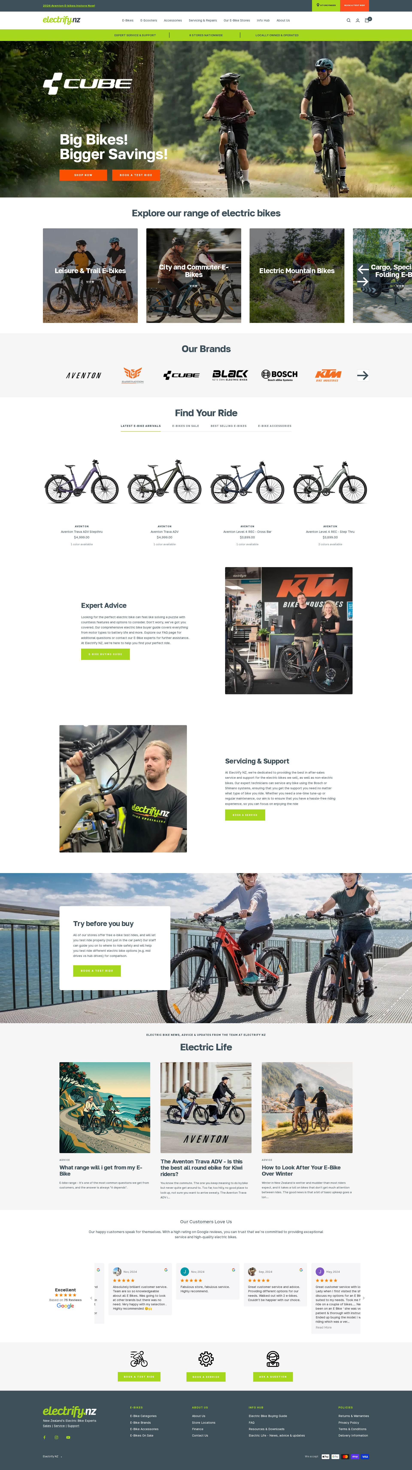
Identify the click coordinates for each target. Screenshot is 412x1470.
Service (59, 1426)
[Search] (349, 20)
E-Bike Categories (143, 1416)
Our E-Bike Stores (237, 20)
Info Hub (263, 20)
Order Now (179, 175)
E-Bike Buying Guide (105, 654)
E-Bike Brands (140, 1422)
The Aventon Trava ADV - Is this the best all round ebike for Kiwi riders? (201, 1167)
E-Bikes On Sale (185, 426)
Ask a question (273, 1376)
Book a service (245, 815)
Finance (197, 1429)
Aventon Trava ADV (165, 531)
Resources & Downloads (267, 1429)
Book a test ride (97, 970)
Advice (64, 1159)
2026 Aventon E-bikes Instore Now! (69, 5)
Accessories (173, 20)
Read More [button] (305, 1327)
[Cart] (367, 20)
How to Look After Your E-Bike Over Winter (301, 1170)
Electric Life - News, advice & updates (277, 1435)
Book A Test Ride (232, 175)
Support (73, 1426)
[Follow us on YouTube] (68, 1437)
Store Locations (203, 1422)
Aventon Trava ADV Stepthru (82, 531)
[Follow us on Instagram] (56, 1437)
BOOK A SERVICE (206, 1376)
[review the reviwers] (147, 1269)
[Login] (358, 20)
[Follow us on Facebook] (44, 1437)
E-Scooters (148, 20)
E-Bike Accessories (274, 426)
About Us (283, 20)
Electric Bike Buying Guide (268, 1416)
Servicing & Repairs (203, 20)
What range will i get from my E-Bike (100, 1170)
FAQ (251, 1422)
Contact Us (200, 1435)
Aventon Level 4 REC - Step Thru (330, 531)
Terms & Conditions (352, 1429)
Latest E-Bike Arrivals (141, 426)
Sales (47, 1426)
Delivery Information (353, 1435)
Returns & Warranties (353, 1416)
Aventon (82, 526)
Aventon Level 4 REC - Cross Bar (247, 531)
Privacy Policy (348, 1422)
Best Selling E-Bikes (229, 426)
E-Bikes (127, 20)
